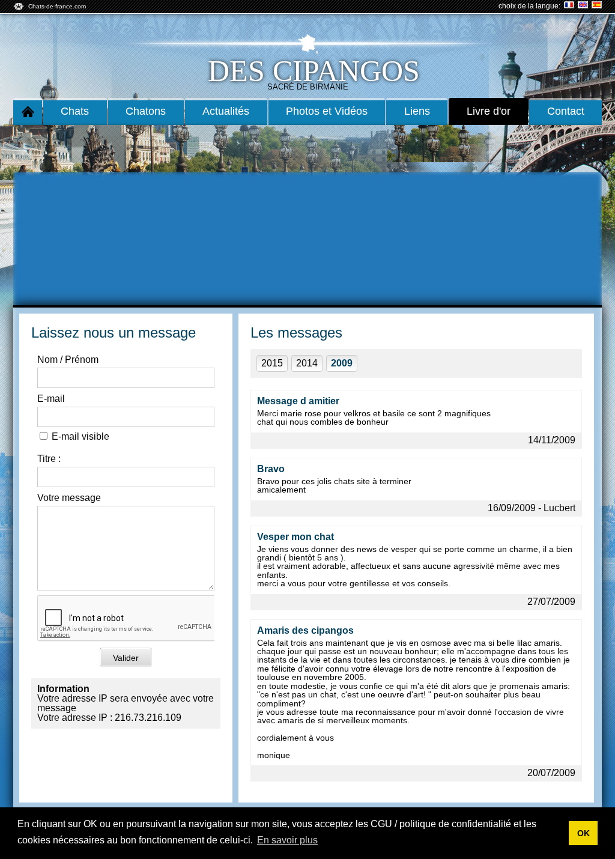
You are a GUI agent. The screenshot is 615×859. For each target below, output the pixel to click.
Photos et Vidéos (327, 111)
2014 (307, 363)
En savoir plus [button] (287, 840)
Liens (417, 111)
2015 (272, 363)
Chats (75, 111)
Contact (565, 111)
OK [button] (583, 833)
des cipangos (314, 71)
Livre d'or (488, 111)
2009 (342, 363)
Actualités (225, 111)
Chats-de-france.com (57, 6)
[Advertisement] (307, 215)
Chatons (146, 111)
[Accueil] (27, 111)
